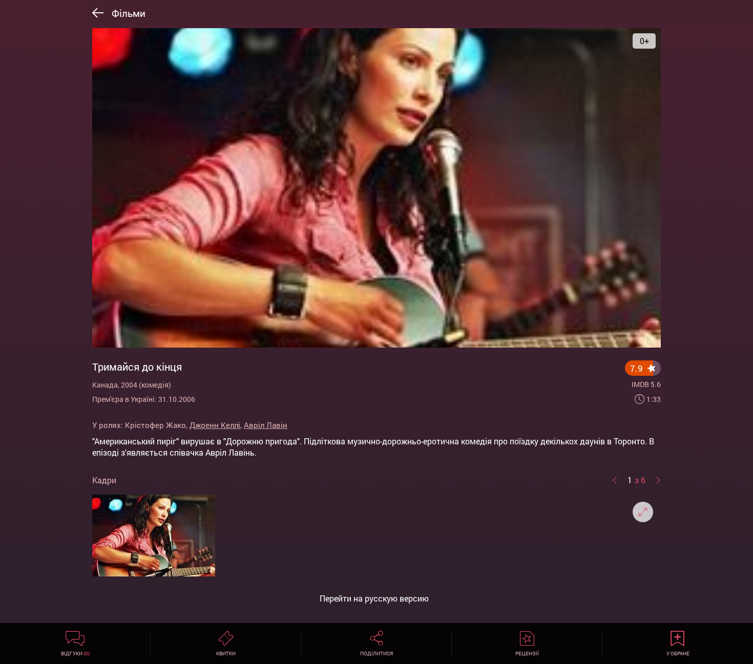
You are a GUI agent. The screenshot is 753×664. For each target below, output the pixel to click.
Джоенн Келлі (215, 425)
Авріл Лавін (265, 425)
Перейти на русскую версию (374, 598)
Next (658, 480)
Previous (615, 480)
